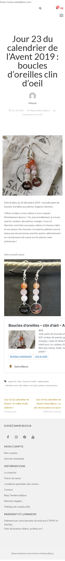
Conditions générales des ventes (21, 485)
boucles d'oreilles (29, 382)
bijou (20, 382)
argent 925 (12, 382)
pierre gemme (39, 386)
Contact (8, 490)
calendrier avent (11, 386)
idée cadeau (23, 386)
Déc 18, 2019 (18, 112)
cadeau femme (43, 382)
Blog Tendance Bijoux (40, 112)
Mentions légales (13, 502)
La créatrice (10, 473)
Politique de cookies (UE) (17, 508)
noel (31, 386)
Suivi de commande (14, 460)
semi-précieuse (51, 386)
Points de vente (12, 479)
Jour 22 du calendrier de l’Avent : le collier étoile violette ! (16, 404)
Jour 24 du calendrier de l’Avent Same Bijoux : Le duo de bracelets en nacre (47, 404)
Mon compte (10, 454)
